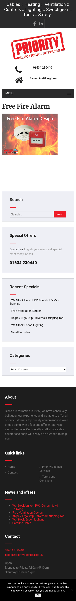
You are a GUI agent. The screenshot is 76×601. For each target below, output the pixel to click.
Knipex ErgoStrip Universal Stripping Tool (37, 318)
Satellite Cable (20, 332)
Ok (38, 595)
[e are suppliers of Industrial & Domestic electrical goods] (38, 59)
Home (11, 466)
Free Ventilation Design (26, 311)
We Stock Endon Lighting (27, 325)
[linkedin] (41, 23)
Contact (13, 472)
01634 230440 (14, 550)
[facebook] (34, 23)
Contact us (16, 249)
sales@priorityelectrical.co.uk (24, 555)
